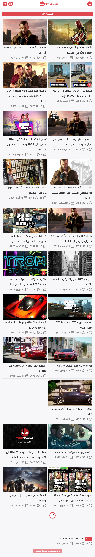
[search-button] (5, 4)
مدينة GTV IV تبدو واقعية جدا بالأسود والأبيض (72, 281)
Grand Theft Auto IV (75, 538)
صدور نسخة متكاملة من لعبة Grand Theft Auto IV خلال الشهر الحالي (73, 497)
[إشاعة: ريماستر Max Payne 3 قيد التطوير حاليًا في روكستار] (70, 32)
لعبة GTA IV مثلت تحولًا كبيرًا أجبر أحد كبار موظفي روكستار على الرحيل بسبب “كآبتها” (72, 192)
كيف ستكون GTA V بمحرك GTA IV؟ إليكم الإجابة (73, 324)
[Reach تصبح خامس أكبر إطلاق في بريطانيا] (25, 479)
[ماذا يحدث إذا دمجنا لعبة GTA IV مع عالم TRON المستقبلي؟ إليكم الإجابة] (25, 263)
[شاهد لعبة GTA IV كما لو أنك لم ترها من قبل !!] (70, 393)
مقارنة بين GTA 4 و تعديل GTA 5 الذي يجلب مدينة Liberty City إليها (72, 93)
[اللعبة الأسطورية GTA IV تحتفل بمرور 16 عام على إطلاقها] (25, 172)
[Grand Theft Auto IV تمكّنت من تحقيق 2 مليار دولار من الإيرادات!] (70, 220)
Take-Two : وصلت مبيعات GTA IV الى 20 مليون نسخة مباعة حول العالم (26, 454)
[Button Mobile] (89, 3)
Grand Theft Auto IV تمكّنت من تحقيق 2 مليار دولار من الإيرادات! (71, 238)
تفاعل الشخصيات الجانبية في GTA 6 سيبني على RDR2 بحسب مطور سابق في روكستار (27, 144)
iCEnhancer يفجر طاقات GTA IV (74, 365)
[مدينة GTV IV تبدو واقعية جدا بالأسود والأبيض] (70, 263)
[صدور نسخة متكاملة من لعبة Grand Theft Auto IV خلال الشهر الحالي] (70, 479)
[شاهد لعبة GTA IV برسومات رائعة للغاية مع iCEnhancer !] (25, 307)
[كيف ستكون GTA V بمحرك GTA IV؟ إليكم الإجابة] (70, 307)
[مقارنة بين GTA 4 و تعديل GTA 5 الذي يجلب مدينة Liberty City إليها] (70, 75)
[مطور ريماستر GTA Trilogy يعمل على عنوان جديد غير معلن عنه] (70, 123)
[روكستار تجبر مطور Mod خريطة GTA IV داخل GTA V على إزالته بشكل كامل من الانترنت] (25, 75)
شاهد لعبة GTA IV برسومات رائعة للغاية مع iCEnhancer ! (26, 324)
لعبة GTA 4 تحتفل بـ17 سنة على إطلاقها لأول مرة (25, 49)
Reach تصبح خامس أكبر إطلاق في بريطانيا (28, 497)
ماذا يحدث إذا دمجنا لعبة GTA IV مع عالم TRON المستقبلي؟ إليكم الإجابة (27, 281)
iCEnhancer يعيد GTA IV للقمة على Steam (27, 368)
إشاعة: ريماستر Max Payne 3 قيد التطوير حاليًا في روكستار (74, 49)
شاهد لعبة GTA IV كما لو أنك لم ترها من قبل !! (71, 411)
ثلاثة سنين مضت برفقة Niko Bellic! (73, 452)
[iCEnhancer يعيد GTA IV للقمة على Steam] (25, 350)
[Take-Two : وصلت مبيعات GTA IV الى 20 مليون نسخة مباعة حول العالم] (25, 436)
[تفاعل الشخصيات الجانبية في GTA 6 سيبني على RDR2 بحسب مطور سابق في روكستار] (25, 123)
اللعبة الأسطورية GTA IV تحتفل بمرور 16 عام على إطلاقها (25, 189)
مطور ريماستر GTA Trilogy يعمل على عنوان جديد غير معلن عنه (72, 141)
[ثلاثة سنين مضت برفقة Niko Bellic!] (70, 436)
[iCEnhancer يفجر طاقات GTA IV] (70, 350)
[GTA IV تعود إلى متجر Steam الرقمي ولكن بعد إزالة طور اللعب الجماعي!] (25, 220)
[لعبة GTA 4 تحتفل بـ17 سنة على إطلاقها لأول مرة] (25, 32)
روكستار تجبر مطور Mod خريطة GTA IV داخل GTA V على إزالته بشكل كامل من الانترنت (26, 95)
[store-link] (10, 4)
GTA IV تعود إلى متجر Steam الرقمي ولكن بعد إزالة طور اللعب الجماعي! (27, 238)
